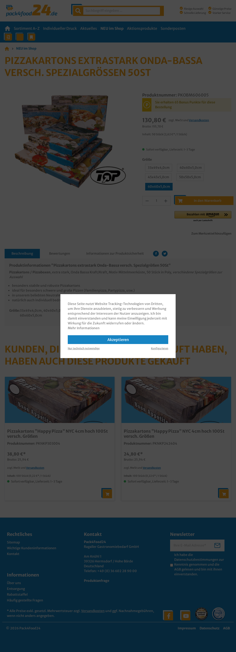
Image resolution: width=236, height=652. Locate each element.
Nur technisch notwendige (84, 348)
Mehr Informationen (84, 328)
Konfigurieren (159, 348)
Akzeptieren (118, 339)
